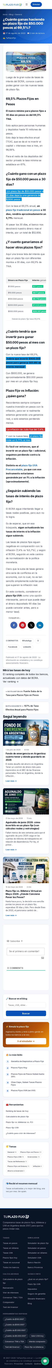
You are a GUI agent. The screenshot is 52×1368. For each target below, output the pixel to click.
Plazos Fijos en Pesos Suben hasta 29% (27, 1075)
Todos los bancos (11, 1267)
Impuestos (32, 1289)
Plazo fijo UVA (12, 1127)
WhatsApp (26, 641)
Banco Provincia (35, 1267)
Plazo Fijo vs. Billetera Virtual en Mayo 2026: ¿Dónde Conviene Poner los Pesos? (24, 894)
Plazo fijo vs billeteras (34, 1347)
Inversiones (34, 1157)
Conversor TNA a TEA (14, 1341)
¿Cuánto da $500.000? (15, 1325)
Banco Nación (34, 1262)
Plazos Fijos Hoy (19, 1067)
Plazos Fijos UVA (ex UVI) (23, 1090)
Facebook (12, 647)
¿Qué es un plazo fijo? (38, 1279)
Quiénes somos (41, 1364)
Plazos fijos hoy (10, 1258)
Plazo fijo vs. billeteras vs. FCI (19, 1122)
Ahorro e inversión (16, 1171)
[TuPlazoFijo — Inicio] (12, 4)
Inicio (5, 14)
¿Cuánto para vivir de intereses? (21, 1133)
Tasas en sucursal (11, 1262)
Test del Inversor (10, 1307)
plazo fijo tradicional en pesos (23, 210)
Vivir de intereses (11, 1292)
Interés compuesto (37, 1341)
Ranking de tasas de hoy (17, 1111)
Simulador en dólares (37, 1253)
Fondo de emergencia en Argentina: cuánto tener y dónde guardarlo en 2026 (26, 756)
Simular (36, 4)
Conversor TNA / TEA (13, 1297)
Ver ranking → (10, 681)
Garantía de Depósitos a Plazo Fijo (27, 1061)
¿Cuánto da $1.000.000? (15, 1330)
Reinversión (8, 1288)
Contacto (28, 1364)
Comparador (8, 1302)
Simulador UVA (34, 1258)
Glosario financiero (36, 1298)
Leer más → (11, 781)
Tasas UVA (8, 1253)
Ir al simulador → (26, 1041)
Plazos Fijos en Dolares (18, 1166)
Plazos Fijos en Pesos (30, 1152)
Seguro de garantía (36, 1294)
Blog (11, 14)
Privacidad (18, 1364)
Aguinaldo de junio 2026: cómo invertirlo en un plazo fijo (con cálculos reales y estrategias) (23, 825)
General (18, 14)
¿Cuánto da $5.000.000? (15, 1336)
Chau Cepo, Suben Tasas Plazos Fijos (26, 1083)
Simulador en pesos (37, 1248)
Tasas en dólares (11, 1248)
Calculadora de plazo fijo (17, 1116)
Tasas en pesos (10, 1243)
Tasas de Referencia (17, 1161)
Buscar (26, 1013)
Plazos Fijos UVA (16, 1157)
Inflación (37, 1166)
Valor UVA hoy (37, 1336)
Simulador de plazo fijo (38, 1243)
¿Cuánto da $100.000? (14, 1319)
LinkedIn (27, 647)
